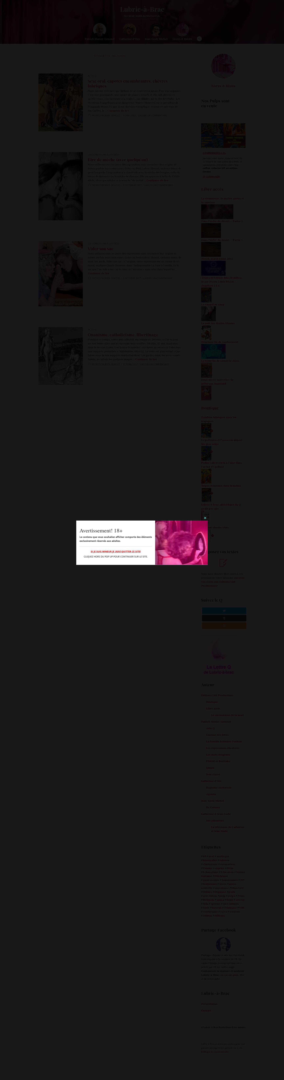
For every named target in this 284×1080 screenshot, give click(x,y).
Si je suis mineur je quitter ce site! (116, 551)
